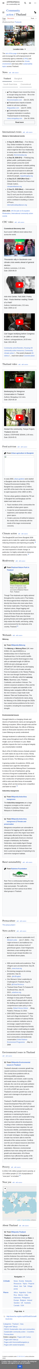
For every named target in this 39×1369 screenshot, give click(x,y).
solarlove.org (16, 992)
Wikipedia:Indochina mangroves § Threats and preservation (15, 821)
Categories (7, 1324)
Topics (25, 1283)
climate (27, 61)
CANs (25, 58)
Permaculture (9, 1334)
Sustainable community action (14, 1332)
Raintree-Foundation (19, 869)
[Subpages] (35, 12)
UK (22, 1303)
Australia (27, 1303)
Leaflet (18, 1220)
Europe (16, 1300)
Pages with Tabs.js (10, 1326)
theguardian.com (13, 108)
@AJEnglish (16, 976)
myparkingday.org (26, 176)
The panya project (8, 925)
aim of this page (11, 53)
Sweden (17, 1303)
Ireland (29, 1300)
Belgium (23, 1300)
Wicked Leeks (12, 940)
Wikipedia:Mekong (18, 645)
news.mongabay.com (14, 118)
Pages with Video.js (11, 1339)
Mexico (20, 1295)
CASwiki (6, 1281)
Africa (16, 1292)
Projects (31, 1283)
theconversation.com (14, 100)
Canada (16, 1305)
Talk (24, 1286)
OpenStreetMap (26, 1220)
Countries (30, 1332)
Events (21, 1281)
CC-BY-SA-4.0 (21, 1356)
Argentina (22, 1292)
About (16, 1286)
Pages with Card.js (24, 1337)
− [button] (5, 1191)
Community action (13, 12)
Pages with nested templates (14, 1345)
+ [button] (5, 1188)
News (16, 1281)
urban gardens (19, 479)
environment (6, 64)
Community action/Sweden (13, 348)
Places (5, 1292)
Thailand (18, 22)
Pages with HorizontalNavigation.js (16, 1342)
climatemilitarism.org (14, 186)
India (26, 1295)
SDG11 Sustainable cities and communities (19, 1329)
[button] (3, 3)
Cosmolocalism (29, 356)
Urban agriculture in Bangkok (22, 453)
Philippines (26, 1298)
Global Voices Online (20, 1008)
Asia (21, 1324)
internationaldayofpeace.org (17, 205)
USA (22, 1305)
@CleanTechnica (18, 984)
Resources (17, 1283)
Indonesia (17, 1298)
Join (20, 1286)
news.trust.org (17, 968)
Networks (28, 1281)
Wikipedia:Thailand (18, 1232)
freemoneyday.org (20, 155)
